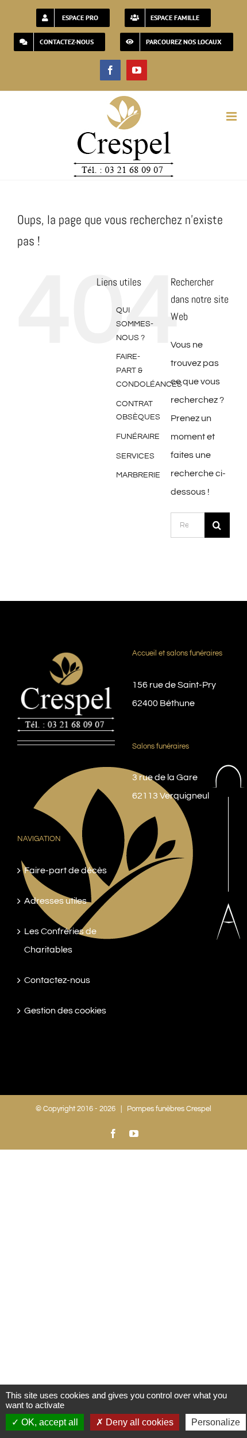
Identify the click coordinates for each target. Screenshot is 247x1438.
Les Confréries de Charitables (60, 940)
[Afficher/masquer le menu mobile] (232, 116)
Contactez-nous (57, 980)
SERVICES (135, 456)
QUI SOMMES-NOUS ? (134, 324)
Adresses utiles (55, 900)
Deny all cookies (138, 1422)
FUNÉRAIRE (138, 437)
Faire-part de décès (65, 870)
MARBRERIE (138, 475)
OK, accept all (48, 1422)
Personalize (215, 1422)
